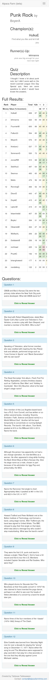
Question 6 (9, 445)
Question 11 (9, 612)
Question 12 (9, 636)
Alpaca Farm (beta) (12, 3)
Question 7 (9, 483)
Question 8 (9, 509)
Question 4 (9, 372)
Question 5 (9, 403)
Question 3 (9, 340)
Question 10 (9, 578)
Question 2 (9, 311)
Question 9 (9, 546)
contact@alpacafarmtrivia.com (34, 678)
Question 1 (9, 284)
